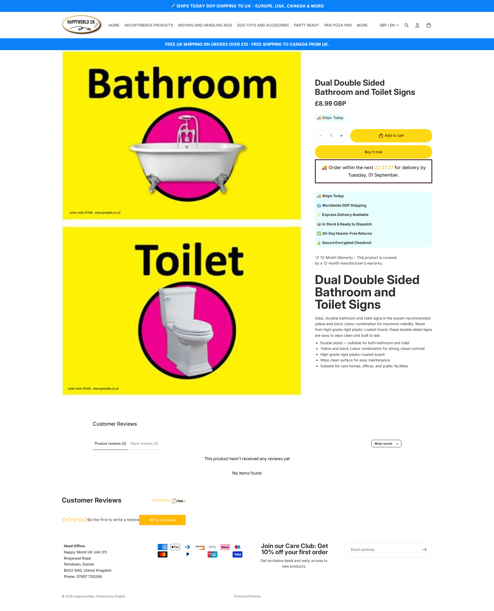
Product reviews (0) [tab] (110, 443)
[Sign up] (424, 549)
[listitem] (362, 25)
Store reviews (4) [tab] (144, 443)
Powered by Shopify (110, 596)
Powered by (161, 500)
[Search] (406, 25)
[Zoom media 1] (182, 223)
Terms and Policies (247, 596)
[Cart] (428, 25)
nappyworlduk (84, 596)
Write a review (162, 519)
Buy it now (373, 152)
